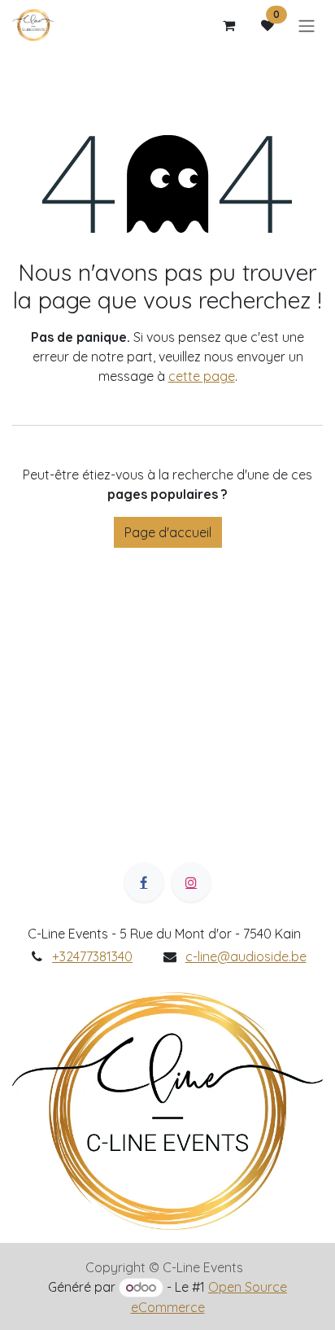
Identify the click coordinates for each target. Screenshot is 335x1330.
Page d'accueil (167, 532)
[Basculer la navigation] (306, 25)
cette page (201, 376)
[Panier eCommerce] (228, 25)
